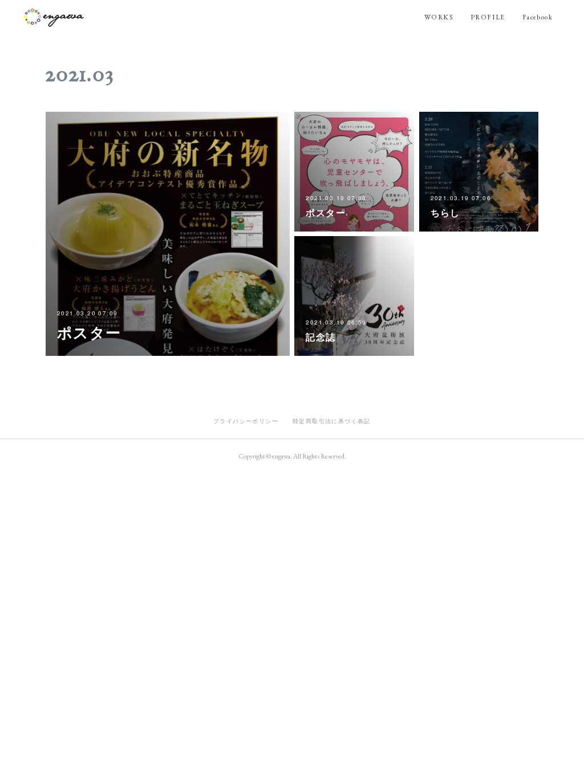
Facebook (537, 17)
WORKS (438, 17)
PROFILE (488, 17)
